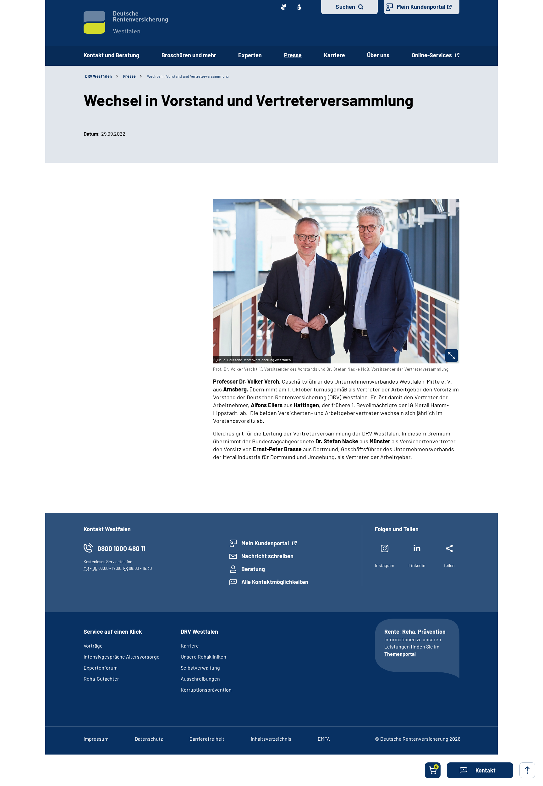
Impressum (96, 739)
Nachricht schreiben (267, 556)
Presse (129, 76)
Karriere (334, 55)
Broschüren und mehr (189, 55)
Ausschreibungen (200, 679)
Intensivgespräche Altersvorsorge (122, 657)
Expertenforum (101, 668)
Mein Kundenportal (421, 6)
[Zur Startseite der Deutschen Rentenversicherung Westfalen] (126, 22)
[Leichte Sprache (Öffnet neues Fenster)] (299, 7)
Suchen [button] (345, 6)
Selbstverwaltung (200, 668)
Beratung (253, 568)
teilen (449, 565)
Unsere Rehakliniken (203, 657)
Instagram (384, 565)
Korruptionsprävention (206, 690)
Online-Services (432, 55)
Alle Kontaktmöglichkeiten (274, 581)
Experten (250, 55)
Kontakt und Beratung (111, 55)
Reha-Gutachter (101, 679)
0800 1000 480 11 (121, 548)
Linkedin (417, 565)
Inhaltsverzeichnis (271, 739)
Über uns (378, 55)
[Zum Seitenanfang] (527, 770)
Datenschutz (149, 739)
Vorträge (93, 645)
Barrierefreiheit (206, 739)
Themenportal (400, 654)
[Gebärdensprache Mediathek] (283, 7)
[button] (480, 770)
